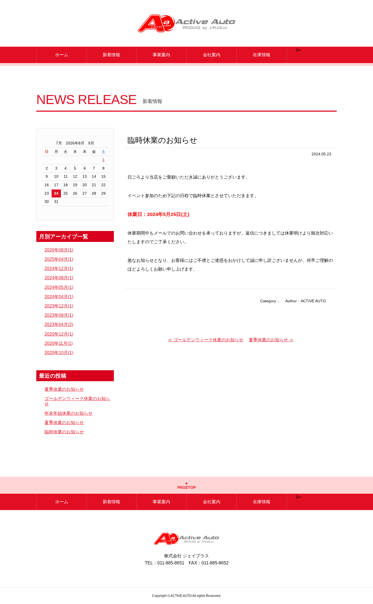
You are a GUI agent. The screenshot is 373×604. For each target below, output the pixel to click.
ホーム (61, 54)
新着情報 (111, 54)
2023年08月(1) (59, 315)
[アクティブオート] (187, 23)
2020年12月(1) (59, 334)
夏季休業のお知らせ (64, 389)
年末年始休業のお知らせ (69, 413)
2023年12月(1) (59, 306)
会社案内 (211, 54)
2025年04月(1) (59, 259)
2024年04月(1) (59, 296)
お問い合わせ (314, 50)
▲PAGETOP (186, 485)
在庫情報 (261, 54)
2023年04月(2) (59, 324)
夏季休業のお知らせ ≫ (271, 339)
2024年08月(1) (59, 278)
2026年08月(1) (59, 250)
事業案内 (161, 54)
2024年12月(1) (59, 268)
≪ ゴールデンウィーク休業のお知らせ (205, 339)
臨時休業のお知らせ (64, 432)
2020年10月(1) (59, 352)
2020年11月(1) (59, 343)
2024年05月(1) (59, 287)
